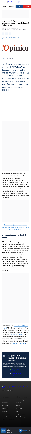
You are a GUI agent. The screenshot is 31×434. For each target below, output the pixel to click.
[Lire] (21, 431)
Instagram (5, 394)
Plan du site (19, 408)
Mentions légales (6, 414)
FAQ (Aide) (4, 411)
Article (3, 58)
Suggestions (10, 58)
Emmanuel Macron (17, 343)
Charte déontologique (21, 417)
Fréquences (5, 405)
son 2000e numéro (16, 334)
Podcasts (11, 6)
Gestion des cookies (7, 417)
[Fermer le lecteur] (29, 431)
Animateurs (5, 402)
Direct (27, 6)
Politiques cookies (20, 414)
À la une (4, 6)
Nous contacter (6, 397)
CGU (17, 411)
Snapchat (14, 394)
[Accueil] (15, 2)
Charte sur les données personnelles (8, 420)
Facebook (8, 394)
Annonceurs (5, 400)
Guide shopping (20, 400)
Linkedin (17, 394)
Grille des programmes (22, 397)
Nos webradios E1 (6, 408)
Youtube (11, 394)
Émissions (19, 6)
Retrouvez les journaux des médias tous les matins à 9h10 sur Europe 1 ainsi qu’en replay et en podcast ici (15, 227)
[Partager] (3, 33)
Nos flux (18, 405)
